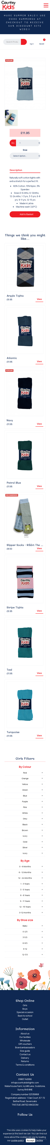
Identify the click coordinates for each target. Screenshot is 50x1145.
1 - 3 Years (25, 883)
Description (16, 170)
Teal (9, 669)
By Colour (25, 767)
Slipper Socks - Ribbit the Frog (27, 545)
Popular (9, 60)
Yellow (25, 784)
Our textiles (25, 1037)
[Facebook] (23, 1120)
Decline (39, 1140)
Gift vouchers (25, 1043)
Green (25, 789)
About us (25, 1033)
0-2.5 (25, 931)
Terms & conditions (25, 1064)
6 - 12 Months (25, 872)
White (25, 813)
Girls (25, 1005)
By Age (25, 860)
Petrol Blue (14, 482)
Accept (30, 1140)
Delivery (25, 1057)
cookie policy (17, 1140)
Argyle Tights (15, 295)
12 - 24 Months (25, 878)
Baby (25, 925)
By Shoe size (25, 920)
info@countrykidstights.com (25, 1082)
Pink (25, 807)
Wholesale (25, 1040)
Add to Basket (26, 214)
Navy (10, 420)
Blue (25, 795)
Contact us (25, 1054)
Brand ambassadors (25, 1047)
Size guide (25, 1050)
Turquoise (13, 732)
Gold (25, 841)
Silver (25, 847)
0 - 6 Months (25, 866)
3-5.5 (25, 937)
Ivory (25, 836)
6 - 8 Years (25, 895)
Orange (25, 778)
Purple (25, 801)
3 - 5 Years (25, 889)
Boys (25, 1008)
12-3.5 (25, 954)
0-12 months (25, 912)
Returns (25, 1061)
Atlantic (12, 358)
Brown (25, 830)
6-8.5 (25, 943)
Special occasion (25, 1012)
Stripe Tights (15, 607)
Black (25, 824)
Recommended (11, 495)
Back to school (25, 1015)
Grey (25, 818)
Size (25, 149)
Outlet (25, 1019)
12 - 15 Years (25, 906)
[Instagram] (27, 1120)
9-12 (25, 948)
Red (25, 772)
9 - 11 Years (25, 901)
